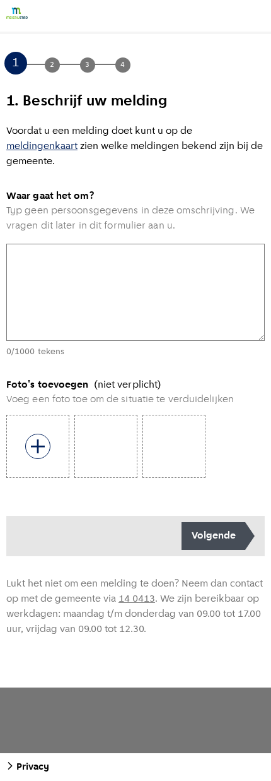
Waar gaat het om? (50, 196)
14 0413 (136, 599)
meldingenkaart (42, 146)
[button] (34, 64)
